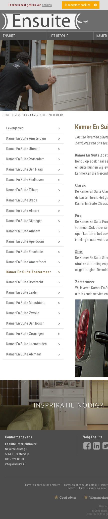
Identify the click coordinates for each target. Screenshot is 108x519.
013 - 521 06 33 (14, 459)
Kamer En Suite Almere (22, 210)
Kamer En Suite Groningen (25, 333)
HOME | (7, 115)
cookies (47, 5)
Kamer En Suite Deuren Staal (80, 485)
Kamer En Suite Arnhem (23, 231)
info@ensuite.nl (15, 464)
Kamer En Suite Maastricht (25, 302)
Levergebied (19, 115)
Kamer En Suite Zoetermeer (46, 115)
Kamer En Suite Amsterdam (26, 138)
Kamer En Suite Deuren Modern (42, 485)
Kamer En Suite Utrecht (23, 148)
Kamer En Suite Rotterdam (25, 159)
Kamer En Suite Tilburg (22, 190)
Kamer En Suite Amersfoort (26, 262)
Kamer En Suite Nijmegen (24, 221)
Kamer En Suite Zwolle (22, 313)
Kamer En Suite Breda (21, 200)
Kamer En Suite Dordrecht (24, 282)
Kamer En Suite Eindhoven (25, 179)
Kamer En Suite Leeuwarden (26, 344)
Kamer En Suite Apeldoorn (25, 241)
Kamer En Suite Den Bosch (25, 323)
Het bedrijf (59, 36)
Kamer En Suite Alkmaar (23, 354)
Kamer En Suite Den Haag (24, 169)
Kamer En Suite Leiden (22, 292)
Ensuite (9, 36)
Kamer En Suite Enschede (24, 251)
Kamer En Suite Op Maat (92, 488)
